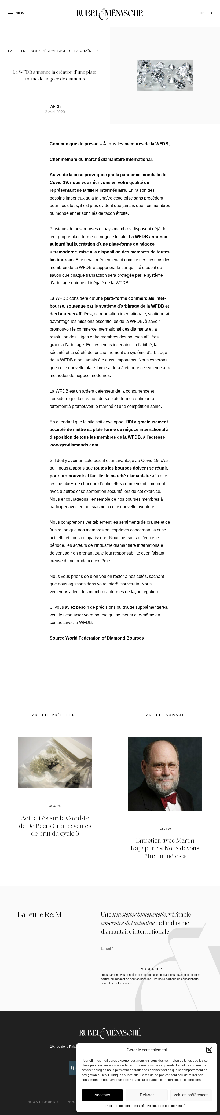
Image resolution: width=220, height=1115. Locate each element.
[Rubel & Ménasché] (110, 12)
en (202, 12)
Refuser (147, 1094)
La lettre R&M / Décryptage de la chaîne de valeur (62, 51)
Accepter (102, 1094)
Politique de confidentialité (124, 1106)
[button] (209, 1050)
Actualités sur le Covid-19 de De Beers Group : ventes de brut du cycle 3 (55, 825)
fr (210, 12)
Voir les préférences (191, 1094)
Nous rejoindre (44, 1102)
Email (107, 949)
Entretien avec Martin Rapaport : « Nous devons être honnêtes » (165, 848)
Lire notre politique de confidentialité (176, 978)
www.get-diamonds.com (74, 445)
